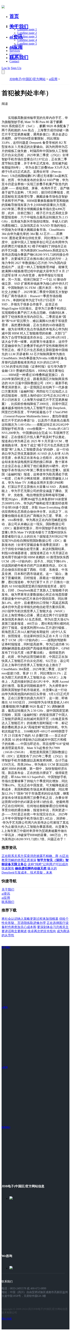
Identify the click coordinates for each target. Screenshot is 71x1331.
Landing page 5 (27, 43)
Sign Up (16, 68)
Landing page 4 (27, 40)
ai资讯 (16, 36)
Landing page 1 (27, 29)
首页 (14, 16)
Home (13, 25)
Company (15, 54)
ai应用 (53, 79)
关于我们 (18, 26)
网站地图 (7, 1318)
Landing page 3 (27, 36)
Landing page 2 (27, 33)
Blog (12, 57)
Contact (14, 61)
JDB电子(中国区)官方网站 (27, 79)
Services (14, 50)
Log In (6, 68)
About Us (15, 47)
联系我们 (18, 57)
